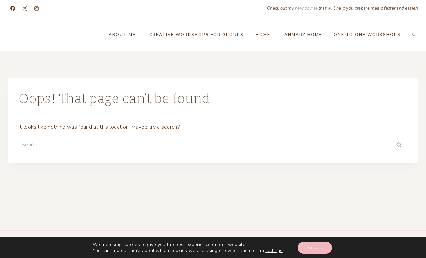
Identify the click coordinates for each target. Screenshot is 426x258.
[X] (25, 8)
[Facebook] (13, 8)
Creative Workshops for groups (196, 34)
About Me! (123, 34)
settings (274, 251)
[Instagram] (36, 8)
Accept (315, 247)
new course (306, 8)
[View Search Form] (414, 35)
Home (263, 34)
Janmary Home (302, 34)
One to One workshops (367, 34)
